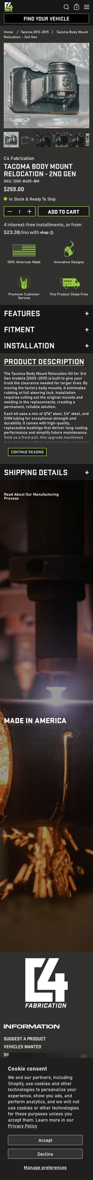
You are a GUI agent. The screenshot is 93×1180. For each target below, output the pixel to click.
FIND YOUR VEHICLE (46, 18)
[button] (66, 6)
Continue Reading (27, 451)
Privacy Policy (22, 1125)
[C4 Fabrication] (32, 7)
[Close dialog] (83, 1057)
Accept (45, 1139)
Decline (45, 1153)
